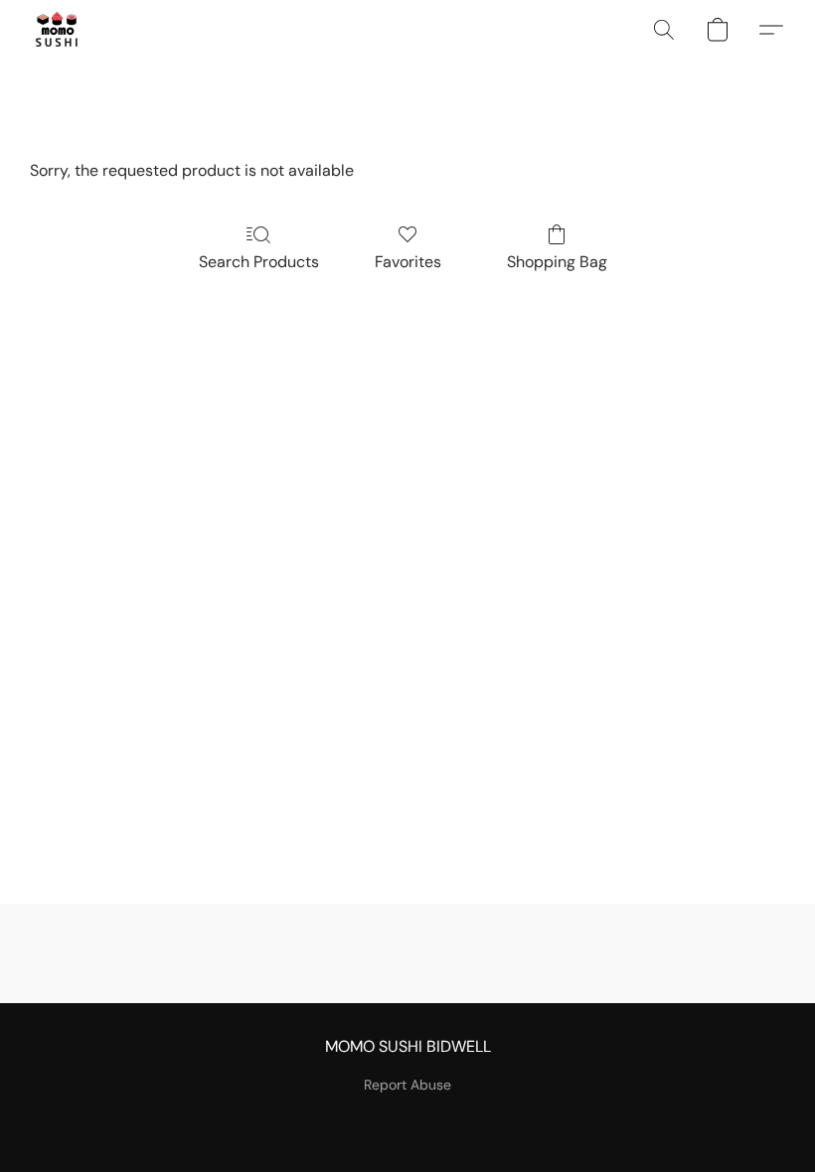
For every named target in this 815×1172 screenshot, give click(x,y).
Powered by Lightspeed (408, 1118)
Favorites (408, 261)
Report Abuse (407, 1085)
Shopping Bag (557, 261)
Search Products (259, 261)
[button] (57, 30)
